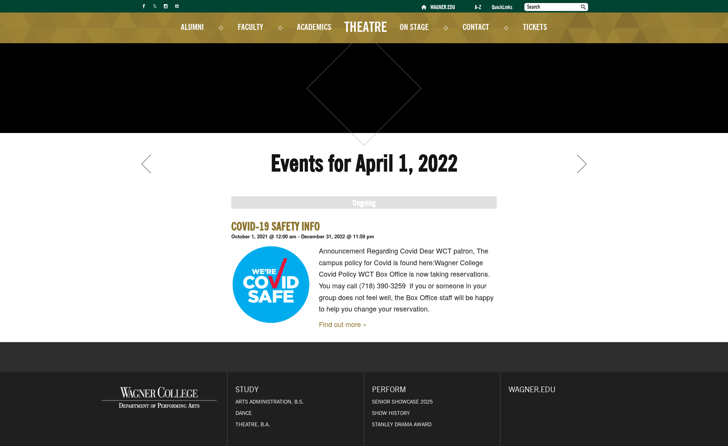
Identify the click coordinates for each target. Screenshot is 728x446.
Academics (314, 27)
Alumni (192, 27)
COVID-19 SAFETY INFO (275, 226)
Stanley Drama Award (401, 424)
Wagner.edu (531, 390)
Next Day (577, 164)
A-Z (478, 7)
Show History (391, 413)
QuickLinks (502, 7)
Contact (476, 27)
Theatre (365, 26)
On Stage (414, 27)
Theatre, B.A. (252, 424)
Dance (243, 413)
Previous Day (150, 164)
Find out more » (343, 324)
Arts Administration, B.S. (269, 402)
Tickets (535, 27)
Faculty (250, 27)
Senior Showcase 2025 (402, 402)
